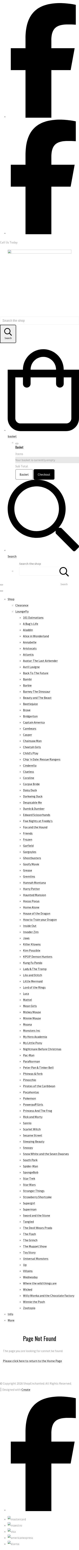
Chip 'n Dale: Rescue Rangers (41, 759)
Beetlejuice (30, 704)
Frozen (27, 839)
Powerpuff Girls (33, 1104)
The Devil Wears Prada (37, 1228)
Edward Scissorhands (36, 815)
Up (25, 1265)
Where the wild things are (40, 1283)
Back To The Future (35, 673)
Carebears (29, 728)
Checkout (44, 474)
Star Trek (29, 1178)
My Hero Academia (35, 1037)
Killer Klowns (32, 944)
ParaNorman (31, 1061)
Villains (28, 1271)
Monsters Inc (31, 1030)
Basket (24, 474)
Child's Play (30, 753)
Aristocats (30, 648)
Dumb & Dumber (33, 809)
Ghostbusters (32, 858)
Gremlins (29, 876)
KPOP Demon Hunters (37, 956)
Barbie (27, 685)
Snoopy (28, 1148)
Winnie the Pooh (34, 1302)
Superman (29, 1209)
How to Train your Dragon (40, 919)
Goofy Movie (31, 864)
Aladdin (28, 630)
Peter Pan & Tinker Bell (38, 1067)
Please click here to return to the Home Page (32, 1361)
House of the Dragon (36, 913)
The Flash (29, 1234)
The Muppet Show (35, 1246)
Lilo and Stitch (32, 975)
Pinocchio (29, 1080)
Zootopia (29, 1308)
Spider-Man (30, 1166)
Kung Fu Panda (32, 963)
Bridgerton (30, 716)
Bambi (27, 679)
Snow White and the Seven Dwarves (46, 1154)
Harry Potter (31, 889)
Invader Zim (31, 932)
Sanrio (27, 1123)
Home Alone (31, 907)
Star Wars (29, 1185)
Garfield (28, 846)
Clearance (21, 605)
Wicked (27, 1289)
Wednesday (30, 1277)
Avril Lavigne (31, 667)
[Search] (64, 571)
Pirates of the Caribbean (39, 1086)
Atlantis (28, 654)
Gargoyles (29, 852)
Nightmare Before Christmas (42, 1049)
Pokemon (29, 1098)
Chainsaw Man (32, 741)
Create (25, 1389)
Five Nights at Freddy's (38, 821)
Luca (26, 993)
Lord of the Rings (34, 987)
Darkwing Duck (32, 796)
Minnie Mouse (32, 1018)
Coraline (28, 778)
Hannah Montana (34, 883)
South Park (30, 1160)
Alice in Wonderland (36, 636)
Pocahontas (31, 1092)
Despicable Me (32, 802)
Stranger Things (33, 1191)
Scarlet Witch (32, 1129)
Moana (27, 1024)
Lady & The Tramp (35, 969)
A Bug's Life (30, 624)
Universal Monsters (35, 1258)
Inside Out (29, 926)
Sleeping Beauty (33, 1141)
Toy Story (29, 1252)
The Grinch (30, 1240)
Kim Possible (31, 950)
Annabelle (29, 642)
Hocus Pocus (31, 901)
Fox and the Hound (35, 827)
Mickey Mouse (32, 1012)
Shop (11, 599)
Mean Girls (30, 1006)
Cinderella (29, 765)
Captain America (34, 722)
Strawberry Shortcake (37, 1197)
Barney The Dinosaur (36, 691)
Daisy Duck (30, 790)
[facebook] (43, 116)
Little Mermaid (33, 981)
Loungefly (22, 611)
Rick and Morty (32, 1117)
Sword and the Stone (36, 1215)
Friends (28, 833)
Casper (27, 735)
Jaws (26, 938)
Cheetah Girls (32, 747)
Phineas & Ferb (33, 1074)
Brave (26, 710)
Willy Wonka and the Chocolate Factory (48, 1295)
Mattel (27, 1000)
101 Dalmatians (33, 617)
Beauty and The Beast (37, 698)
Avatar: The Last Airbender (40, 661)
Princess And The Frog (37, 1111)
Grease (27, 870)
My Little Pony (32, 1043)
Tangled (28, 1222)
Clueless (28, 772)
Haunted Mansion (34, 895)
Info (10, 1314)
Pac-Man (28, 1055)
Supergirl (29, 1203)
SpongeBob (30, 1172)
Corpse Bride (31, 784)
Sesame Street (32, 1135)
